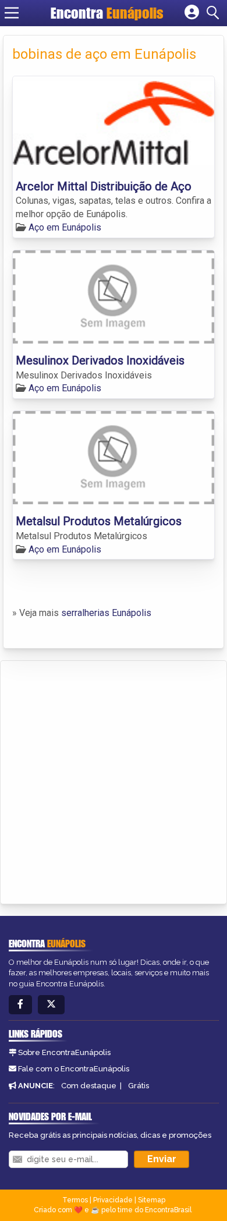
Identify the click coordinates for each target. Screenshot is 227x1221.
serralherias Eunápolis (106, 612)
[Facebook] (20, 1004)
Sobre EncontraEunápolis (64, 1052)
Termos (75, 1200)
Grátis (138, 1085)
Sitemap (151, 1200)
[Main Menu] (11, 12)
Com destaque (88, 1085)
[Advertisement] (113, 780)
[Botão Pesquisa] (215, 13)
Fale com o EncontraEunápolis (73, 1068)
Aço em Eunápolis (65, 227)
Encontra (107, 13)
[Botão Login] (192, 12)
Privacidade (113, 1200)
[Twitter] (51, 1004)
